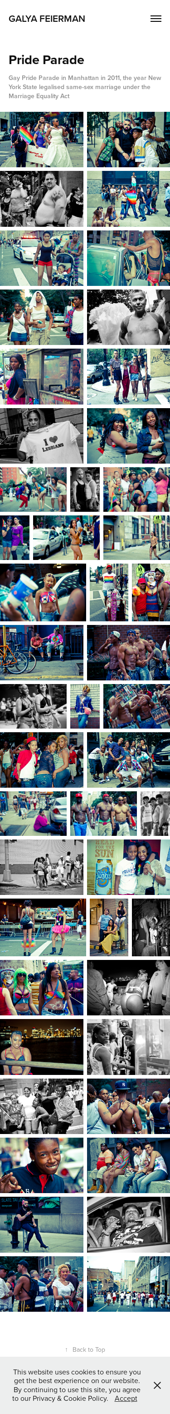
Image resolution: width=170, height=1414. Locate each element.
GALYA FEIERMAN (47, 18)
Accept (126, 1398)
